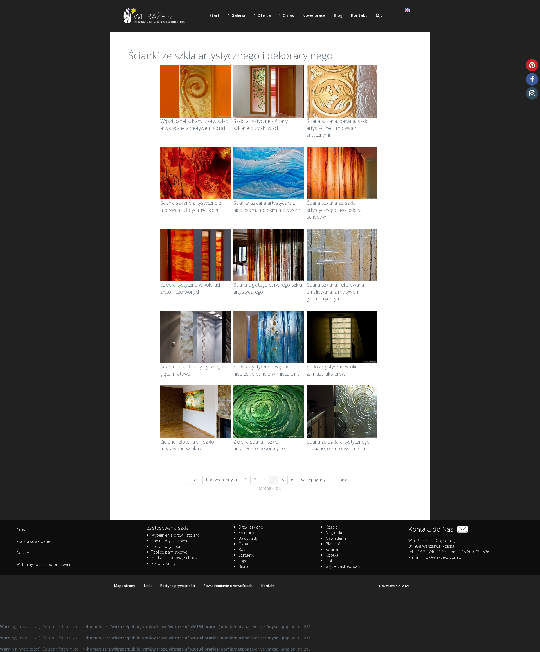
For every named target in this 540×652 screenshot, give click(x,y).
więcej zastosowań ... (344, 566)
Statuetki (246, 555)
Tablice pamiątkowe (169, 552)
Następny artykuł (315, 479)
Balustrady (248, 538)
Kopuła (332, 555)
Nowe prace (313, 15)
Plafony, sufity (163, 563)
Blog (338, 15)
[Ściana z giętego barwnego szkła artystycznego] (268, 254)
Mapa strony (124, 585)
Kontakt (359, 15)
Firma (21, 529)
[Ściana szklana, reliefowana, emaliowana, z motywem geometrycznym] (342, 254)
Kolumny (246, 532)
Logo (243, 560)
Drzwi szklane (250, 527)
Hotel (331, 560)
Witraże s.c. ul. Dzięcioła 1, (431, 540)
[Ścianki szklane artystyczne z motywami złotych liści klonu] (195, 172)
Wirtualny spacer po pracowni (43, 564)
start (195, 479)
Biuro (243, 566)
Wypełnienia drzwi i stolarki (175, 535)
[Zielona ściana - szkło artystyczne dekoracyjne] (268, 411)
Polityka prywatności (177, 585)
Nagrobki (334, 532)
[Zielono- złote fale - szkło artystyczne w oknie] (195, 411)
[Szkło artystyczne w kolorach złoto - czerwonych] (195, 254)
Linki (148, 585)
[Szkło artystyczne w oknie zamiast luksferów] (342, 336)
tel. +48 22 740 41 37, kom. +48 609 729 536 (448, 551)
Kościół (332, 527)
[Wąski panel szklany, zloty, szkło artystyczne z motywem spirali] (195, 90)
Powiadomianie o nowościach (228, 585)
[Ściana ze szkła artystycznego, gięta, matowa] (195, 336)
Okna (243, 544)
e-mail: (435, 557)
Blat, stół (333, 544)
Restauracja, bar (166, 546)
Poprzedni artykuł (222, 479)
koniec (343, 479)
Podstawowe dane (33, 541)
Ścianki (332, 549)
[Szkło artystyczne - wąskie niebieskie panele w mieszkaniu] (268, 336)
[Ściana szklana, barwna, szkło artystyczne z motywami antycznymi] (342, 90)
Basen (244, 549)
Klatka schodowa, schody (174, 557)
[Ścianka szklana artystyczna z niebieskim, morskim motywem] (268, 172)
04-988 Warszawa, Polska (431, 546)
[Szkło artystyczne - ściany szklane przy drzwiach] (268, 90)
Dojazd (22, 553)
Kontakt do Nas (432, 529)
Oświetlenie (336, 538)
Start (214, 15)
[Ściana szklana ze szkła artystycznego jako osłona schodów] (342, 172)
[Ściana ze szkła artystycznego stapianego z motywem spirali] (342, 411)
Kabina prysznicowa (169, 540)
